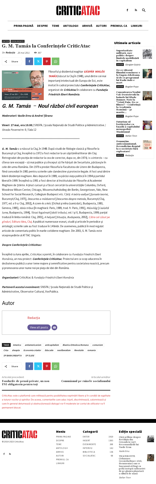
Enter (6, 41)
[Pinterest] (47, 61)
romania (91, 350)
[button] (143, 10)
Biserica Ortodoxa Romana (75, 344)
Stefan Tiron (131, 135)
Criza (5, 350)
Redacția (10, 52)
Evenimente (17, 41)
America (17, 344)
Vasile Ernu (124, 451)
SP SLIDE (29, 355)
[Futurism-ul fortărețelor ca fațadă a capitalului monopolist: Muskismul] (147, 125)
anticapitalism (52, 344)
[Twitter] (38, 61)
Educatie (49, 350)
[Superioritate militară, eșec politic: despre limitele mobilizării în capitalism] (147, 54)
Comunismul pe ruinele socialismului (85, 381)
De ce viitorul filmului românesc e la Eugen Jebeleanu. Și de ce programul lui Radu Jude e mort (128, 76)
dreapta (16, 350)
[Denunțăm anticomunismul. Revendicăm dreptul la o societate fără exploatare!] (147, 144)
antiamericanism (33, 344)
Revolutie (79, 350)
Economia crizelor (32, 350)
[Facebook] (127, 10)
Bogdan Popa (131, 86)
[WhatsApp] (55, 61)
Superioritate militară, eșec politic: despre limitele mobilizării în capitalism (127, 55)
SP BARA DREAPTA (12, 355)
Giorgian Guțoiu (132, 64)
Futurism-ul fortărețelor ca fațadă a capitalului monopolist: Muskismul (128, 126)
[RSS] (136, 10)
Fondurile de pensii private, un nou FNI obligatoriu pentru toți (25, 383)
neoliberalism (63, 350)
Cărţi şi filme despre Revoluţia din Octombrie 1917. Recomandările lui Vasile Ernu (130, 442)
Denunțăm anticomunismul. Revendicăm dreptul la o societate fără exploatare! (128, 146)
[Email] (54, 327)
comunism (97, 344)
